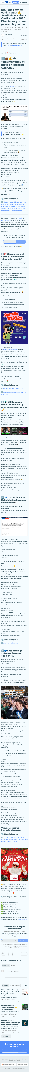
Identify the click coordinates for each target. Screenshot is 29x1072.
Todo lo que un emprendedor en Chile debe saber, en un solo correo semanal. (10, 996)
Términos (23, 1059)
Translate (5, 6)
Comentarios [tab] (5, 965)
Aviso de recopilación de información (18, 946)
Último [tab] (12, 985)
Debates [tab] (17, 985)
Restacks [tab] (13, 965)
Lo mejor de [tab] (5, 985)
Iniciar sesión (23, 2)
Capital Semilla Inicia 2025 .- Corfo (14, 388)
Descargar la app (22, 1064)
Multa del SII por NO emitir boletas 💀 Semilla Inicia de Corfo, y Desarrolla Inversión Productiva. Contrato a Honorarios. (10, 992)
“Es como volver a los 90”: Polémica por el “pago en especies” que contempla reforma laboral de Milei (14, 839)
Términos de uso (18, 944)
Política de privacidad (15, 947)
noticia (12, 86)
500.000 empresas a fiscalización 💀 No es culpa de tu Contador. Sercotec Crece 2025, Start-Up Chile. (10, 1023)
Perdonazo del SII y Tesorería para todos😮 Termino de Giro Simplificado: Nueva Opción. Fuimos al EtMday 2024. (10, 1007)
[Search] (26, 985)
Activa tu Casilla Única (10, 643)
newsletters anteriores (10, 349)
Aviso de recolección (14, 1060)
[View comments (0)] (8, 39)
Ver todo (5, 1036)
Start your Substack (8, 1064)
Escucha (25, 35)
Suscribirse (16, 2)
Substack (6, 1068)
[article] (14, 995)
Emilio (9, 45)
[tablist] (8, 965)
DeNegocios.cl (9, 34)
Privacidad (17, 1059)
